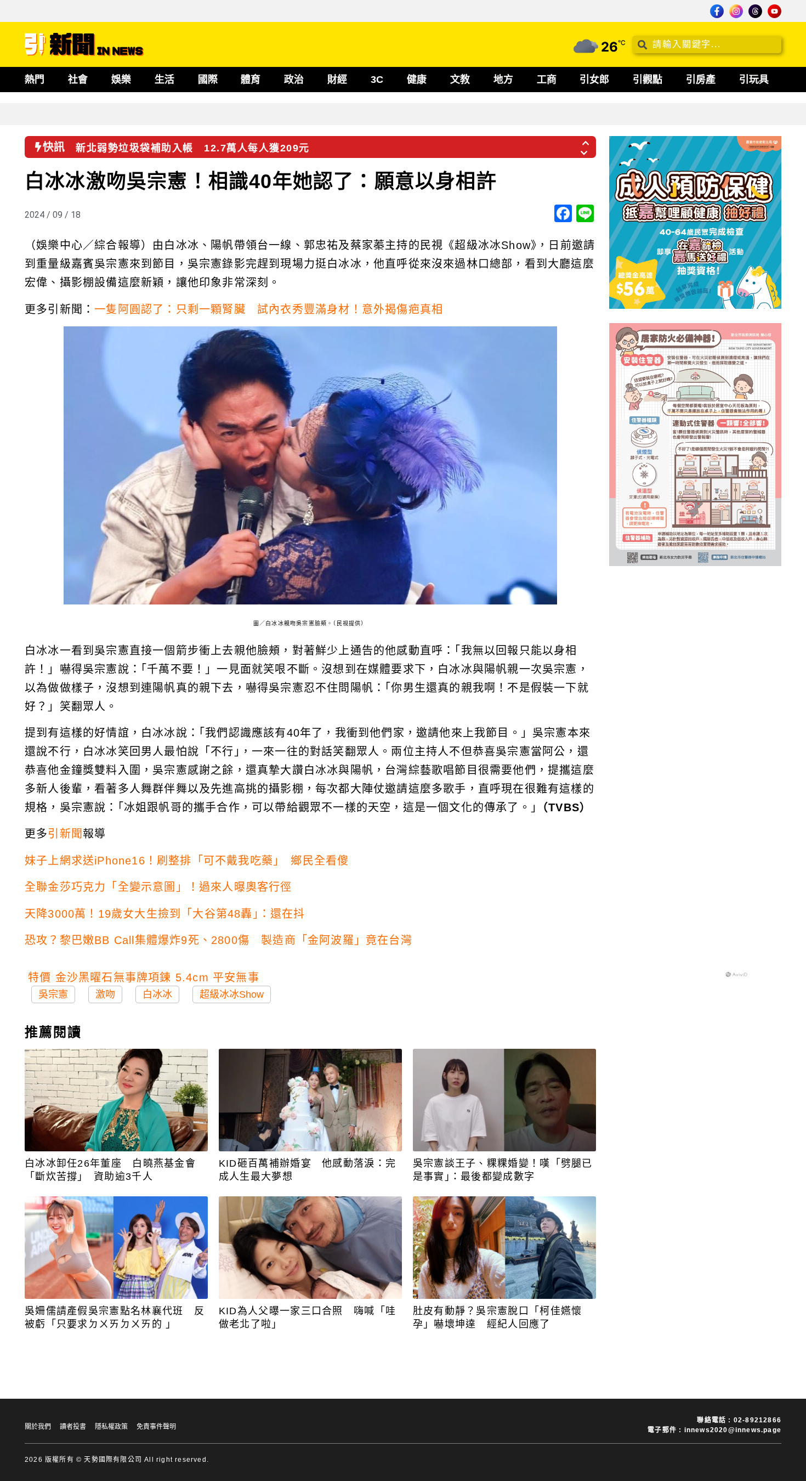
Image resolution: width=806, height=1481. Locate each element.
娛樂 (121, 79)
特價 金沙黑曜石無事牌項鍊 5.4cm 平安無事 (143, 977)
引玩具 (754, 79)
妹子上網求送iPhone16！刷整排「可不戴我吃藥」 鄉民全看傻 (187, 861)
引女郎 (594, 79)
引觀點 (647, 79)
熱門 (34, 79)
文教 (460, 79)
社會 (78, 79)
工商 (547, 79)
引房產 (701, 79)
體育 (250, 79)
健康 (417, 79)
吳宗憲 (53, 994)
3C (377, 79)
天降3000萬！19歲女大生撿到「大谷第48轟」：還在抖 (165, 914)
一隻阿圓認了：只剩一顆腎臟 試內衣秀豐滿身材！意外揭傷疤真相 (268, 309)
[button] (586, 140)
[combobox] (706, 44)
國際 (208, 79)
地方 (503, 79)
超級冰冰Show (232, 994)
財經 (337, 79)
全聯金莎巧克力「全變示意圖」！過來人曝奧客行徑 (158, 887)
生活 (164, 79)
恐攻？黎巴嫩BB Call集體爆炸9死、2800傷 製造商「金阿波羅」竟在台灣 (218, 940)
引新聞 (65, 834)
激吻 (105, 994)
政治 (294, 79)
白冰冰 (157, 994)
